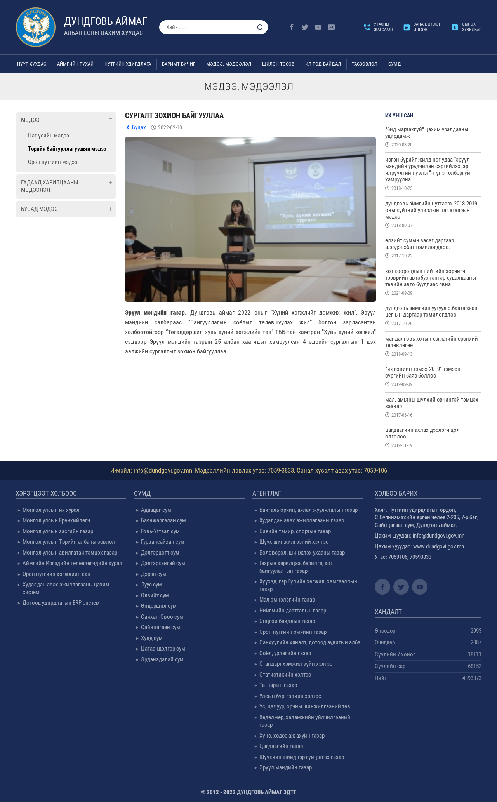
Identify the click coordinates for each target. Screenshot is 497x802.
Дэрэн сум (153, 574)
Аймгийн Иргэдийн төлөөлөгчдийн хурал (72, 563)
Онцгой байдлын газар (287, 621)
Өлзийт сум (155, 595)
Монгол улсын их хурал (51, 509)
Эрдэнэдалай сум (162, 659)
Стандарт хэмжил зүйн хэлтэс (295, 663)
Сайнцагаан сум (160, 627)
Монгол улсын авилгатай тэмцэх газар (70, 552)
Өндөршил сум (159, 605)
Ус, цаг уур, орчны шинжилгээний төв (304, 706)
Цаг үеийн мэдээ (48, 135)
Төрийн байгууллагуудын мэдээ (67, 148)
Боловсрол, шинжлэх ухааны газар (302, 552)
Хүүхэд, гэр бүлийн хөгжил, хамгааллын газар (308, 585)
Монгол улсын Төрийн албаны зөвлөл (69, 541)
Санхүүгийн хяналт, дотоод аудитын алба (309, 642)
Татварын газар (278, 685)
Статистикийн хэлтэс (285, 674)
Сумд (394, 64)
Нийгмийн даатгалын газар (292, 610)
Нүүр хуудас (31, 64)
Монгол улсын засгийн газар (58, 531)
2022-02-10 (170, 127)
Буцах (139, 127)
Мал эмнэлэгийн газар (287, 599)
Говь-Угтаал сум (160, 531)
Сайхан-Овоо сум (162, 616)
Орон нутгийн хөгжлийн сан (56, 574)
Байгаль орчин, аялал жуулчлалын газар (308, 509)
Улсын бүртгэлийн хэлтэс (290, 695)
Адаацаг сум (156, 509)
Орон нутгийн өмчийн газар (293, 631)
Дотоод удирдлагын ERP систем (61, 602)
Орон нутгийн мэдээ (52, 161)
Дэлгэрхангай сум (163, 563)
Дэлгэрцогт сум (160, 552)
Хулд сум (152, 638)
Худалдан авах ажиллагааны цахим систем (66, 588)
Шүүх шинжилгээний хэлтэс (293, 541)
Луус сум (151, 584)
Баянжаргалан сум (163, 520)
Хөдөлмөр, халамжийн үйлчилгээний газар (304, 721)
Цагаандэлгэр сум (163, 648)
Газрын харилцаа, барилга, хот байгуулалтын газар (296, 567)
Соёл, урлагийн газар (285, 653)
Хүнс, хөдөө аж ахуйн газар (292, 735)
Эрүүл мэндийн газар (285, 767)
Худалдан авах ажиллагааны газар (301, 520)
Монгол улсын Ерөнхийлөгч (56, 520)
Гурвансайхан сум (162, 541)
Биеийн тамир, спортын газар (295, 531)
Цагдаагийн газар (281, 746)
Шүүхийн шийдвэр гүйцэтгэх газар (301, 756)
